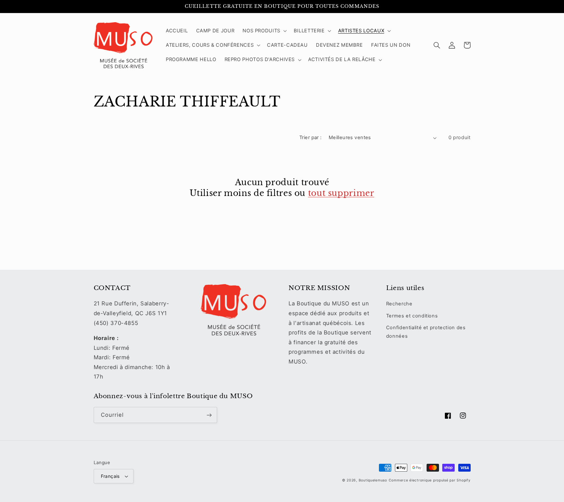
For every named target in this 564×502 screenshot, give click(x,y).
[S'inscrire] (208, 415)
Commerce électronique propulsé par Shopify (430, 480)
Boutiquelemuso (373, 480)
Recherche (399, 304)
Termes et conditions (412, 316)
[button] (264, 31)
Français (110, 476)
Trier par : (310, 137)
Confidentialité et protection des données (426, 332)
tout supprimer (341, 193)
